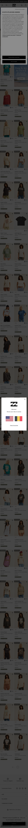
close (25, 399)
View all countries (14, 425)
